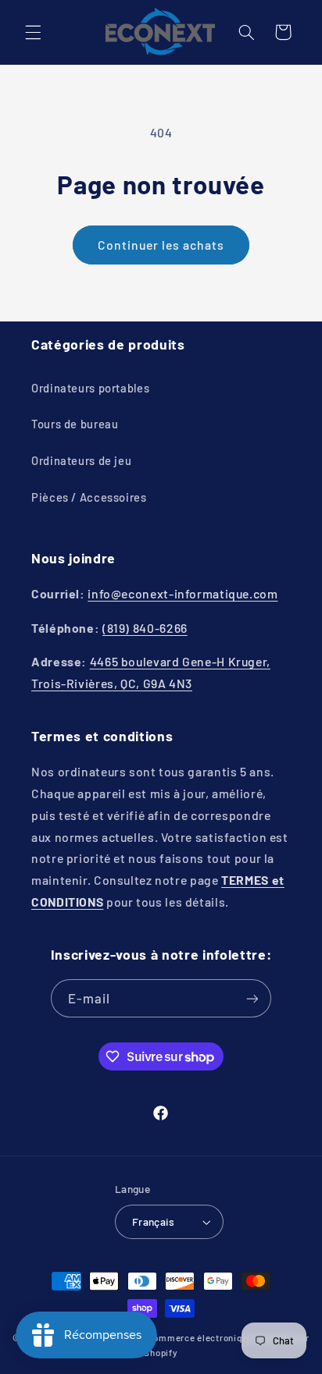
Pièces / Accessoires (89, 497)
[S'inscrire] (252, 998)
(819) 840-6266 (145, 627)
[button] (33, 32)
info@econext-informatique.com (182, 593)
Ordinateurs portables (90, 388)
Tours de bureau (74, 424)
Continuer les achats (161, 244)
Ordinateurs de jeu (81, 460)
